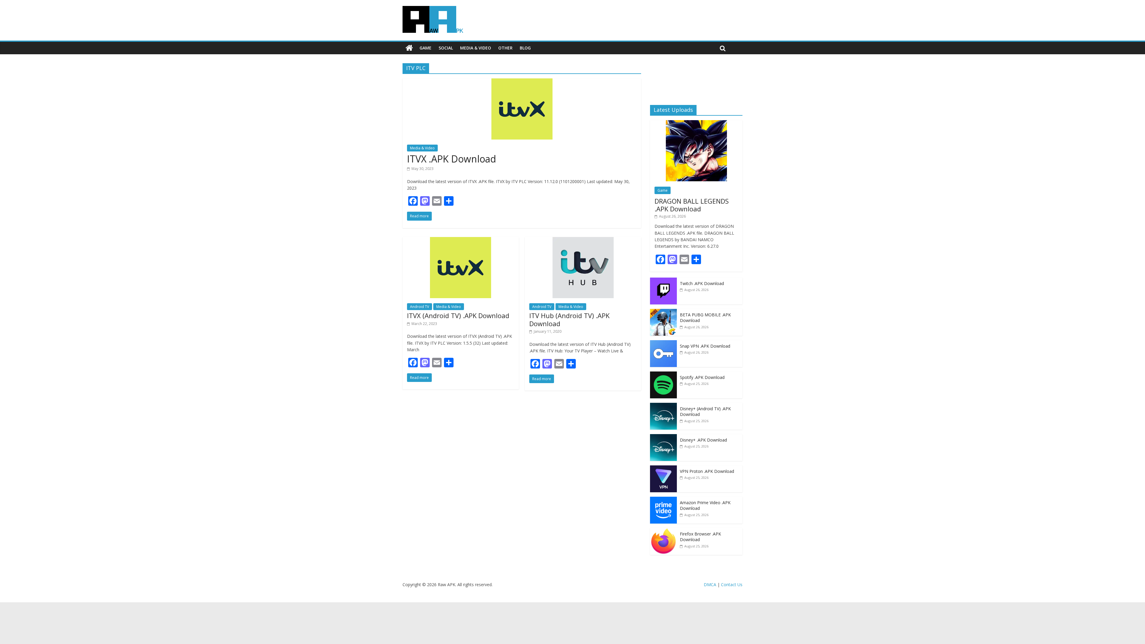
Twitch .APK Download (702, 283)
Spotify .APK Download (702, 377)
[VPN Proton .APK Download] (663, 468)
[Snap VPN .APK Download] (663, 343)
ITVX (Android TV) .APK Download (458, 315)
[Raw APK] (409, 48)
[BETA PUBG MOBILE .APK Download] (663, 312)
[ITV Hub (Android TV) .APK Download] (583, 240)
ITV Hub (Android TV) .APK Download (569, 319)
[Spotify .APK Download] (663, 374)
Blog (525, 48)
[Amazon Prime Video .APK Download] (663, 500)
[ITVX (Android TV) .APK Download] (460, 240)
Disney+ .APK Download (703, 440)
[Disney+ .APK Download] (663, 437)
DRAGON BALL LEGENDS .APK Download (691, 204)
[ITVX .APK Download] (522, 82)
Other (505, 48)
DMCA (710, 584)
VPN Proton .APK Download (707, 471)
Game (425, 48)
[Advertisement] (696, 79)
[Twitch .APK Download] (663, 281)
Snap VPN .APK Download (705, 346)
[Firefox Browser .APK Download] (663, 531)
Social (446, 48)
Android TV (419, 306)
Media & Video (475, 48)
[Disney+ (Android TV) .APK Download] (663, 406)
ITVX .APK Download (451, 158)
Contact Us (731, 584)
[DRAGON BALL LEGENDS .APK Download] (696, 123)
